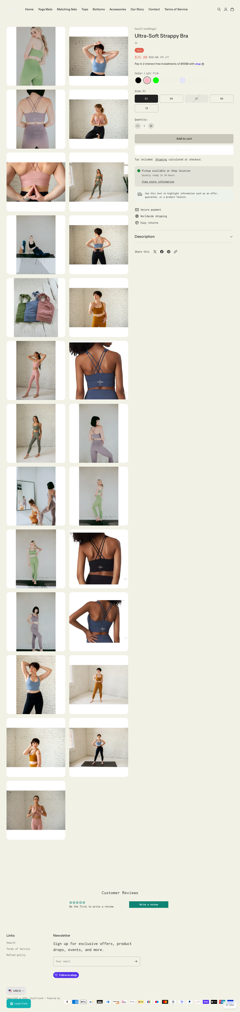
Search (11, 942)
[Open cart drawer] (232, 9)
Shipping (161, 159)
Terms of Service (18, 948)
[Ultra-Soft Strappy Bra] (36, 56)
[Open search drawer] (219, 9)
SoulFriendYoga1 (146, 28)
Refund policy (16, 954)
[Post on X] (155, 252)
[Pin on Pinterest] (169, 252)
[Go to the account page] (225, 9)
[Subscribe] (136, 961)
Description (145, 236)
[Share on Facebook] (162, 252)
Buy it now (184, 149)
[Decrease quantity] (138, 126)
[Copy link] (175, 252)
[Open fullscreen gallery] (59, 79)
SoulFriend (36, 998)
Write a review (149, 904)
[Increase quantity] (151, 126)
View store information (158, 181)
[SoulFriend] (14, 9)
